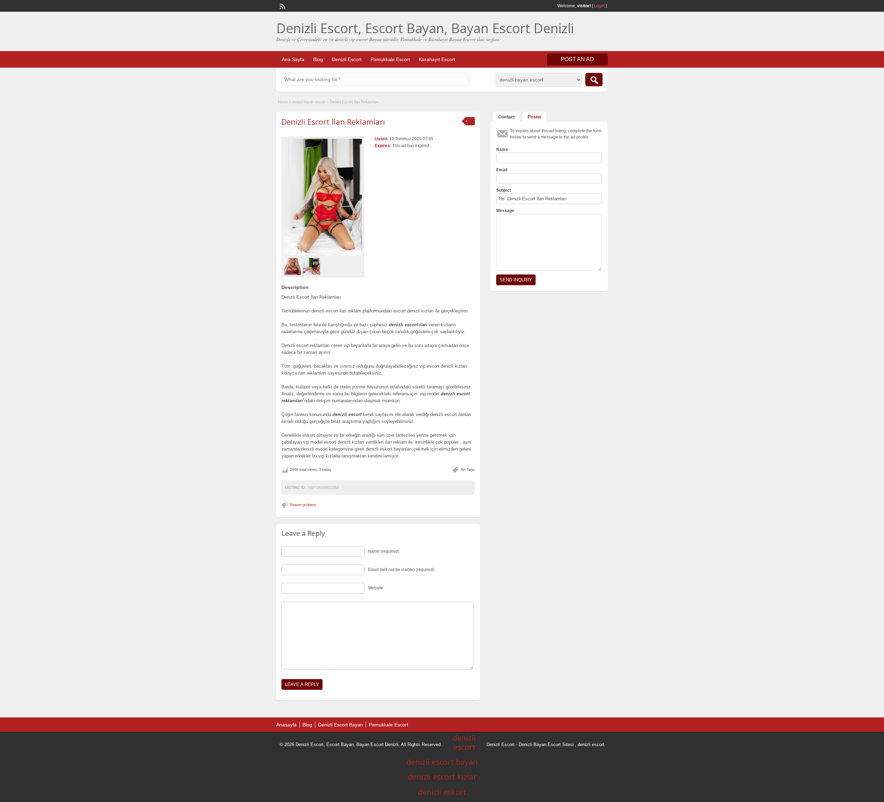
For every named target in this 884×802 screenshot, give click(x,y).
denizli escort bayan (442, 761)
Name (502, 149)
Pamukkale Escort (390, 59)
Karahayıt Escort (437, 59)
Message (505, 210)
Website (375, 588)
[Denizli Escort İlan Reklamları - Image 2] (312, 266)
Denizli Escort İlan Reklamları (333, 121)
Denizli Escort (347, 59)
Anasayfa (286, 724)
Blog (318, 59)
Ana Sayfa (293, 59)
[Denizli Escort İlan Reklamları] (323, 197)
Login (599, 5)
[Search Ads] (594, 79)
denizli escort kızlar (442, 776)
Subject (503, 190)
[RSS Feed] (282, 5)
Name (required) (383, 551)
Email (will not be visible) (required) (401, 569)
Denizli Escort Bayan (340, 724)
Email (501, 169)
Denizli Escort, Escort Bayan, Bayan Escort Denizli (425, 28)
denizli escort (591, 744)
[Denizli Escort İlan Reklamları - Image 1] (293, 266)
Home (283, 102)
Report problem (303, 505)
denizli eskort (442, 791)
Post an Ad (577, 59)
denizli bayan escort (309, 102)
